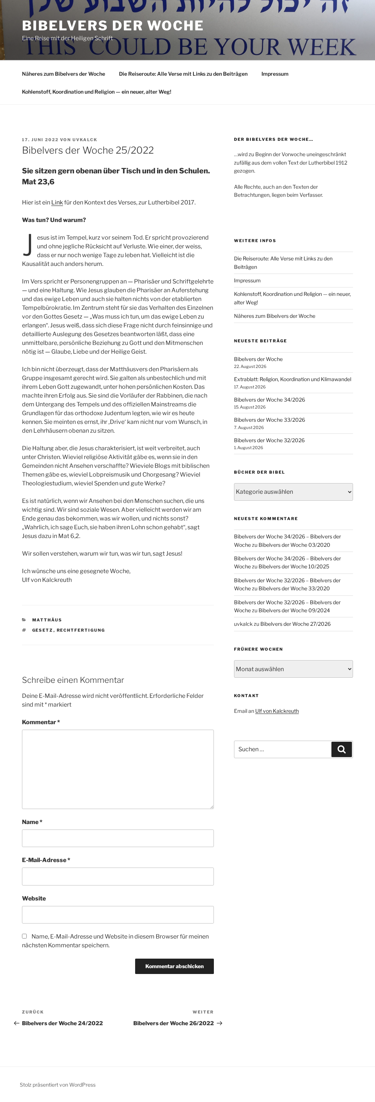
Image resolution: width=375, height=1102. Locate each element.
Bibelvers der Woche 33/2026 (269, 420)
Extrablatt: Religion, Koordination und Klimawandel (292, 379)
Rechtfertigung (81, 630)
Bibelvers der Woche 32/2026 (269, 440)
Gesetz (42, 630)
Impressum (275, 74)
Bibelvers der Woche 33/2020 (294, 588)
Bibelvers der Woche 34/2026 (269, 399)
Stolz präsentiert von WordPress (58, 1085)
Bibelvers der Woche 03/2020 (294, 545)
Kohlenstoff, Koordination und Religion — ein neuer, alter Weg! (96, 92)
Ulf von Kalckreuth (277, 711)
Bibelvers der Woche (113, 26)
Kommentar (41, 722)
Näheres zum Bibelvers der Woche (63, 74)
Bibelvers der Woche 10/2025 (294, 566)
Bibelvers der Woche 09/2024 (294, 610)
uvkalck (85, 139)
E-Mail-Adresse (46, 860)
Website (34, 898)
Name (32, 822)
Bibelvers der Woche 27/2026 (295, 624)
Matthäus (47, 620)
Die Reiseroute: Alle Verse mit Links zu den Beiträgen (183, 74)
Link (57, 202)
